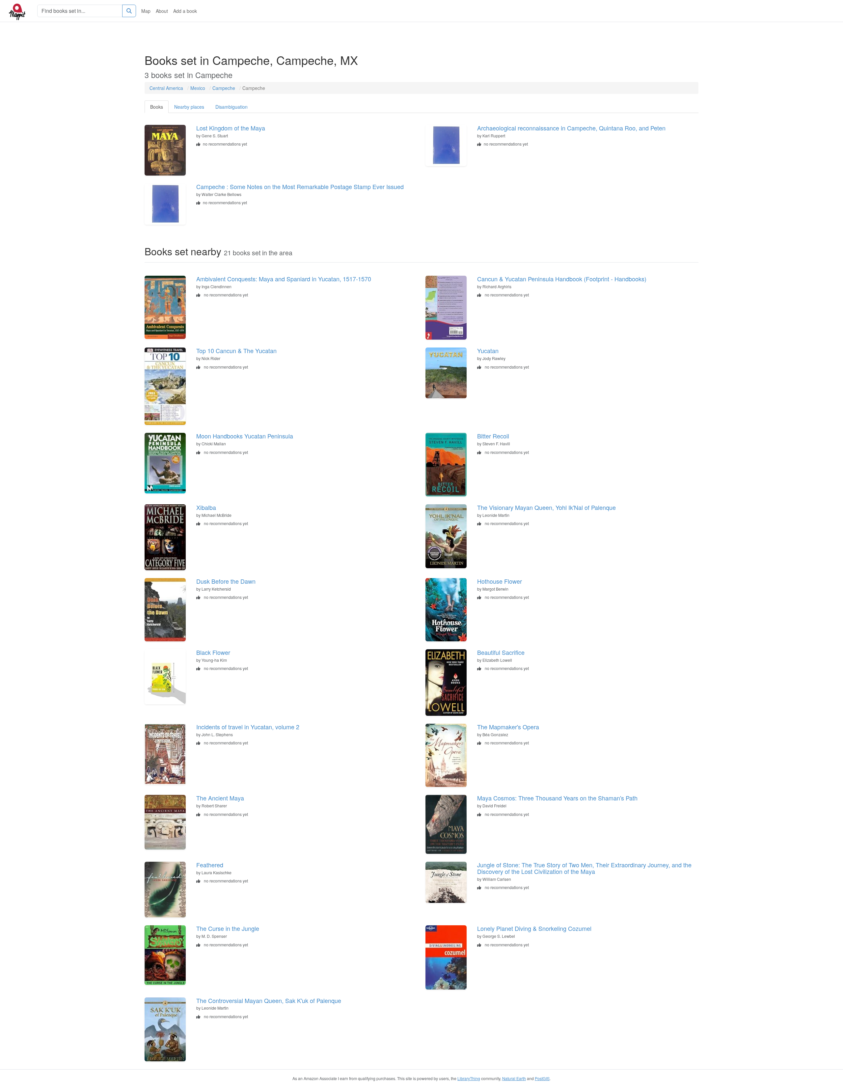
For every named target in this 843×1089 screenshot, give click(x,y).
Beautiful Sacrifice (501, 652)
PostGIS (542, 1078)
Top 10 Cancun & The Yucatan (236, 350)
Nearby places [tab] (189, 106)
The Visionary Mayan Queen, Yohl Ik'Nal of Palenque (546, 507)
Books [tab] (156, 106)
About (162, 11)
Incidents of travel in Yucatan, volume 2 (247, 726)
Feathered (209, 864)
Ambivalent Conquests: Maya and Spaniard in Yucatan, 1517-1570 (283, 278)
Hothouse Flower (499, 581)
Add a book (185, 11)
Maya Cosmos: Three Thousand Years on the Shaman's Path (557, 798)
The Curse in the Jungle (227, 928)
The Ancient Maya (220, 798)
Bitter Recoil (493, 436)
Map (145, 11)
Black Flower (213, 652)
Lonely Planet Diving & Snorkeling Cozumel (534, 928)
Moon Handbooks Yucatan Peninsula (244, 436)
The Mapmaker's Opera (508, 726)
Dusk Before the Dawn (226, 581)
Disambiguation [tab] (231, 106)
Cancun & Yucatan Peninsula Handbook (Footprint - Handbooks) (561, 278)
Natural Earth (514, 1078)
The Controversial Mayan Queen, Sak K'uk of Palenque (268, 1000)
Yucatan (488, 350)
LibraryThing (468, 1078)
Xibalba (206, 507)
